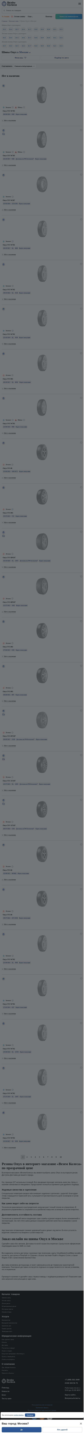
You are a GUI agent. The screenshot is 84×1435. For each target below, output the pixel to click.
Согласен (30, 1415)
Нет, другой (62, 1430)
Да (21, 1430)
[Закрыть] (81, 1423)
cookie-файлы (19, 1415)
